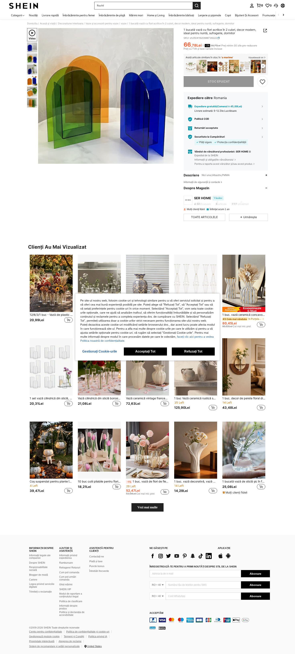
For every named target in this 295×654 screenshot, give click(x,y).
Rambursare (66, 562)
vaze (123, 23)
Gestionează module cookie (44, 636)
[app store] (220, 557)
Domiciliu (32, 23)
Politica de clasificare (70, 601)
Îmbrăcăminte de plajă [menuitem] (112, 15)
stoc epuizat (219, 81)
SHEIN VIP (65, 589)
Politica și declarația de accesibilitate (71, 613)
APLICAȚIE (224, 548)
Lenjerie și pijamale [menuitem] (209, 15)
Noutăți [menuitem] (33, 15)
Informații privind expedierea (68, 557)
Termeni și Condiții (74, 636)
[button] (276, 5)
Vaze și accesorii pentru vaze (101, 23)
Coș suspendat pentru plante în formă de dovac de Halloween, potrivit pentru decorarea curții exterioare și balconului (51, 481)
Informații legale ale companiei (40, 557)
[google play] (228, 557)
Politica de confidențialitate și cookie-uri (87, 631)
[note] (243, 309)
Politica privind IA (97, 636)
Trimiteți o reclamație (40, 591)
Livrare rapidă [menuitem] (50, 15)
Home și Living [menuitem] (156, 15)
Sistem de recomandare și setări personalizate (54, 646)
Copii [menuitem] (228, 15)
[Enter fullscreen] (169, 160)
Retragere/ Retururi (69, 567)
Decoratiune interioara (70, 23)
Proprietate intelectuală (41, 641)
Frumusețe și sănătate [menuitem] (275, 15)
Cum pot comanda (69, 572)
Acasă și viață (48, 23)
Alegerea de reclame (70, 641)
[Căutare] (197, 5)
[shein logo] (23, 5)
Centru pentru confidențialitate (45, 631)
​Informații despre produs (68, 607)
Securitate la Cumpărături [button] (209, 136)
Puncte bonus (96, 566)
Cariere (33, 579)
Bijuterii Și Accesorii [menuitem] (246, 15)
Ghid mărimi (65, 584)
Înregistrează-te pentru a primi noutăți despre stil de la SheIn (193, 566)
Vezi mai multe (147, 507)
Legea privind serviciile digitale (41, 585)
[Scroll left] (278, 15)
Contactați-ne (96, 556)
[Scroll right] (283, 15)
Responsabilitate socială (38, 568)
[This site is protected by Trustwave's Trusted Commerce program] (153, 627)
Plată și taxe (96, 561)
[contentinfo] (210, 620)
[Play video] (106, 96)
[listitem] (191, 66)
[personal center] (251, 5)
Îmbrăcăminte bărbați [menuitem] (181, 15)
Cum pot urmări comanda (67, 578)
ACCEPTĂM (156, 613)
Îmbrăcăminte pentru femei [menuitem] (79, 15)
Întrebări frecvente (99, 571)
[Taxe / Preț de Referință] (203, 45)
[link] (259, 5)
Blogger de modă (38, 574)
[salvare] (262, 81)
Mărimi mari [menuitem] (136, 15)
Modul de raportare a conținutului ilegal (70, 595)
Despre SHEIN (37, 562)
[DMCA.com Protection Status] (162, 627)
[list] (182, 556)
